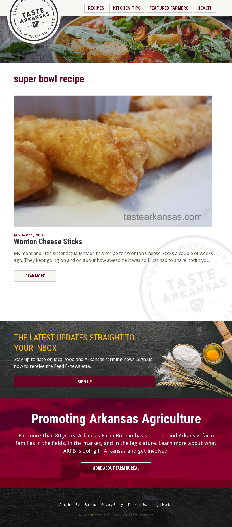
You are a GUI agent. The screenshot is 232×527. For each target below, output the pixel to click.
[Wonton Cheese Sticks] (116, 161)
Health (205, 8)
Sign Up (85, 381)
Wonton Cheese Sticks (48, 241)
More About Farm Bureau (116, 468)
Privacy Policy (112, 504)
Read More (35, 276)
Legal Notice (163, 504)
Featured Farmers (168, 8)
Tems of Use (138, 504)
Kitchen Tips (127, 8)
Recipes (96, 8)
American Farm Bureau (77, 504)
